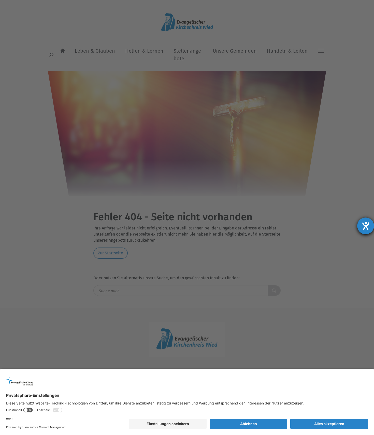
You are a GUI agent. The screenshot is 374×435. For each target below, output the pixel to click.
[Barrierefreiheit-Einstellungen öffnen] (365, 226)
